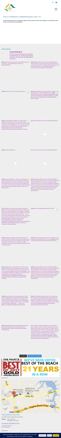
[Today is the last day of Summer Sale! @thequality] (45, 163)
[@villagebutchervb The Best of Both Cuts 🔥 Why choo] (16, 280)
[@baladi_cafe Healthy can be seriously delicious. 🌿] (16, 310)
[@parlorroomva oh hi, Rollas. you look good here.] (16, 105)
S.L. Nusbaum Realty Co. (7, 425)
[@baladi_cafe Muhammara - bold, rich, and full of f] (16, 192)
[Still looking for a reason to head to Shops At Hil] (16, 222)
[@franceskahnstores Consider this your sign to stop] (16, 134)
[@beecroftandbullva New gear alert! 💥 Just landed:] (45, 310)
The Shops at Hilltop (9, 6)
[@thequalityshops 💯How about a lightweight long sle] (16, 339)
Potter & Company (6, 427)
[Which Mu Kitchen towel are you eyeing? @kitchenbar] (45, 134)
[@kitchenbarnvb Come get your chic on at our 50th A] (45, 251)
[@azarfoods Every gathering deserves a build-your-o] (16, 251)
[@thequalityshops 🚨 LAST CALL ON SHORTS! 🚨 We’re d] (45, 192)
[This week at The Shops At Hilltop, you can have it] (45, 339)
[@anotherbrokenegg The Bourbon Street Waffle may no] (16, 75)
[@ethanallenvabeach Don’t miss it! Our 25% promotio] (45, 75)
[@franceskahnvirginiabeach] (16, 163)
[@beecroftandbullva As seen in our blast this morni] (45, 105)
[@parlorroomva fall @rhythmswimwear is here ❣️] (45, 222)
